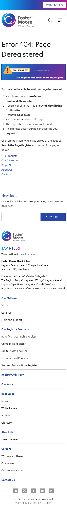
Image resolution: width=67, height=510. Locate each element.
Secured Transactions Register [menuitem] (19, 365)
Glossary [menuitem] (6, 422)
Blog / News (8, 165)
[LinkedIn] (15, 490)
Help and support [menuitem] (11, 319)
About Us (6, 169)
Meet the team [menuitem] (10, 439)
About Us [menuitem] (7, 432)
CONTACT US (54, 5)
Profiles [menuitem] (5, 415)
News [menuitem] (4, 401)
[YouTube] (42, 490)
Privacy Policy (21, 502)
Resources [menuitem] (7, 393)
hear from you (27, 254)
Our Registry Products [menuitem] (15, 329)
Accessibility (45, 502)
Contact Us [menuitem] (8, 479)
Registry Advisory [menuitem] (12, 374)
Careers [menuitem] (6, 448)
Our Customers (10, 160)
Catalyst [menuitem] (6, 312)
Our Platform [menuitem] (9, 298)
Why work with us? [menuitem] (12, 456)
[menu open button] (60, 20)
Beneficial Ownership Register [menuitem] (19, 336)
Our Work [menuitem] (7, 384)
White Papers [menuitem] (9, 408)
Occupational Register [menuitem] (14, 358)
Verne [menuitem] (5, 305)
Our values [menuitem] (7, 463)
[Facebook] (33, 490)
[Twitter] (24, 490)
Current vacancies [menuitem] (12, 470)
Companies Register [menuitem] (13, 343)
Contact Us (8, 174)
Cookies (33, 502)
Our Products (9, 155)
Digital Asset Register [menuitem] (14, 351)
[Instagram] (51, 490)
